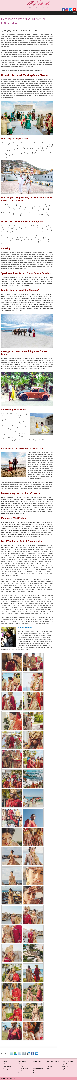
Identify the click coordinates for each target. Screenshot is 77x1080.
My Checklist (66, 1069)
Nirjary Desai (30, 632)
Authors (5, 1061)
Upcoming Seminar (53, 1061)
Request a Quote (23, 1068)
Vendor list (65, 1066)
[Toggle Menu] (74, 13)
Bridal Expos (6, 1064)
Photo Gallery (37, 1073)
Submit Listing (37, 1061)
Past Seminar (51, 1064)
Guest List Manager (68, 1061)
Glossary (5, 1069)
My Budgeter (66, 1064)
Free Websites (7, 1066)
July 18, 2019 (10, 26)
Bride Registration (23, 1061)
